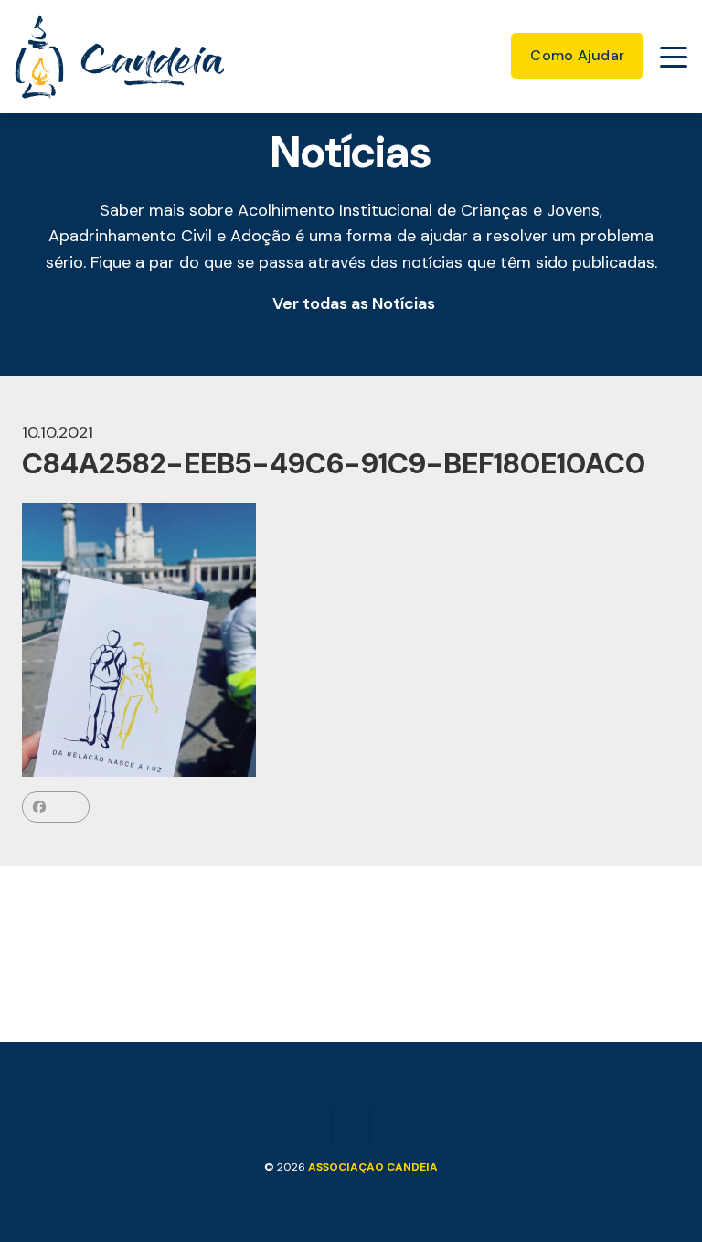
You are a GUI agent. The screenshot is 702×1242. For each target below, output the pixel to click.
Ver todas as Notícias (353, 303)
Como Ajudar (577, 55)
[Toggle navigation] (673, 57)
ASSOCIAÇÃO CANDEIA (373, 1167)
